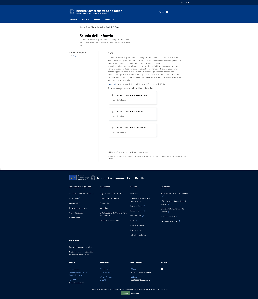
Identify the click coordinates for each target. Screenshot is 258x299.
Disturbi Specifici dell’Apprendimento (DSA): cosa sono (113, 214)
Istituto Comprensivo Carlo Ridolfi (99, 11)
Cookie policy (135, 293)
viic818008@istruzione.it (140, 280)
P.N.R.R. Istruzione (137, 225)
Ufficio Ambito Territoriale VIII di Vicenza (172, 210)
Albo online (73, 198)
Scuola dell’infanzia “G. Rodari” (128, 111)
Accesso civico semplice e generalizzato (140, 200)
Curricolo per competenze (109, 198)
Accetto (125, 293)
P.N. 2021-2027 (136, 230)
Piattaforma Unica (168, 216)
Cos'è (75, 55)
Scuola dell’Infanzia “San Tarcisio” (130, 127)
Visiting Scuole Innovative (109, 220)
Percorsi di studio (98, 27)
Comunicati (73, 203)
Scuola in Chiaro (136, 206)
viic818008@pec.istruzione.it (141, 272)
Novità (96, 19)
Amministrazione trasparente (80, 193)
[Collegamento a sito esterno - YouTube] (167, 12)
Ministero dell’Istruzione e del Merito (174, 193)
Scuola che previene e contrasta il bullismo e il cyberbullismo (81, 253)
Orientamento (135, 215)
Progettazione (105, 203)
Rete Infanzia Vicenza (169, 221)
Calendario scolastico (138, 235)
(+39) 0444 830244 (76, 282)
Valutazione (104, 208)
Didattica (108, 19)
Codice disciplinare (76, 212)
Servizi (84, 19)
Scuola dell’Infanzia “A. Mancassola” (131, 95)
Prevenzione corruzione (78, 208)
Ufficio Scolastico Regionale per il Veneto (173, 202)
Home (82, 27)
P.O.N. (132, 220)
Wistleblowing (74, 217)
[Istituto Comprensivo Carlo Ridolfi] (71, 11)
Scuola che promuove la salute (80, 247)
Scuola (73, 19)
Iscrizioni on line (136, 210)
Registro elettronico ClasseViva (111, 193)
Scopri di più (112, 84)
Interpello (133, 193)
